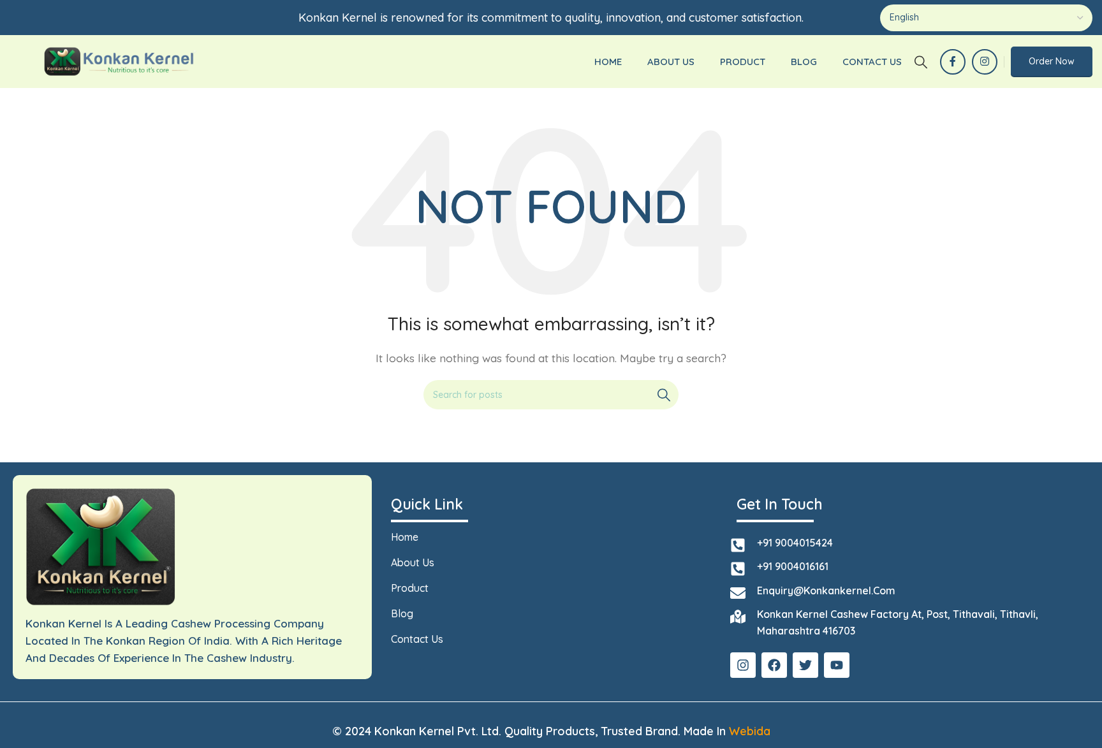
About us (412, 562)
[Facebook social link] (953, 62)
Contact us (417, 639)
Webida (749, 731)
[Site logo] (119, 60)
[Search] (921, 62)
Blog (402, 613)
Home (404, 537)
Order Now (1052, 61)
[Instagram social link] (984, 62)
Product (410, 588)
